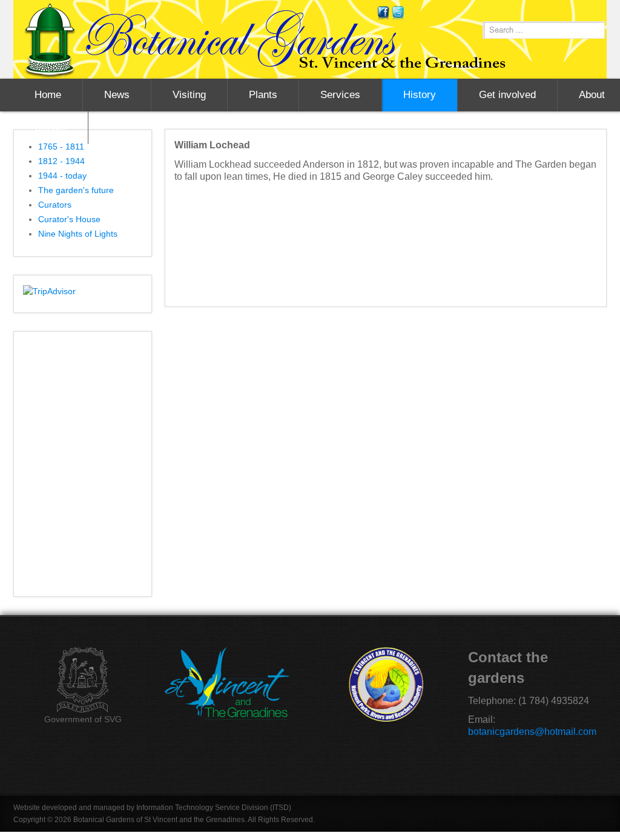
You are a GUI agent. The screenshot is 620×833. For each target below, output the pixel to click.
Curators (54, 204)
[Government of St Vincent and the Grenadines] (82, 680)
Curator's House (69, 219)
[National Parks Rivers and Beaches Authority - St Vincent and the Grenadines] (385, 684)
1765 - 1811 (61, 146)
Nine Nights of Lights (77, 234)
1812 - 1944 (61, 161)
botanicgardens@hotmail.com (532, 731)
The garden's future (76, 190)
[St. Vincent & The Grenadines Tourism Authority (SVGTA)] (227, 683)
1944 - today (62, 175)
